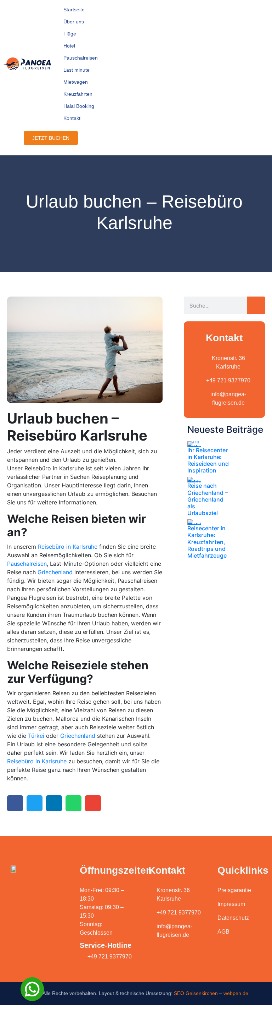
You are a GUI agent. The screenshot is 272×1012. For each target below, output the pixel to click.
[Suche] (256, 305)
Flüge (69, 34)
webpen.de (235, 993)
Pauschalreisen (80, 58)
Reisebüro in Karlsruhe (67, 546)
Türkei (36, 735)
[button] (15, 803)
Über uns (73, 21)
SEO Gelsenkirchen (196, 993)
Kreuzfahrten (77, 94)
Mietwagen (75, 82)
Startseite (74, 9)
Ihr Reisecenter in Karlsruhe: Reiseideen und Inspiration (208, 460)
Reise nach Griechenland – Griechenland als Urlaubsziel (207, 499)
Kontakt (71, 118)
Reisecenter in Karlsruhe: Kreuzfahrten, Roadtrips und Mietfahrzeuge (207, 542)
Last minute (76, 70)
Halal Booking (78, 106)
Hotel (69, 46)
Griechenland (55, 572)
